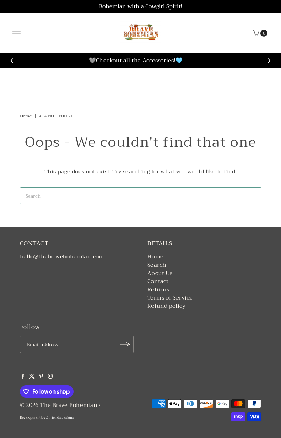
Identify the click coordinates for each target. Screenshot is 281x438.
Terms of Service (170, 298)
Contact (158, 281)
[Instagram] (50, 377)
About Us (159, 273)
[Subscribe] (125, 344)
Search (156, 265)
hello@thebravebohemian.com (62, 257)
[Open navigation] (16, 33)
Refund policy (166, 306)
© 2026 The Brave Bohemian (59, 405)
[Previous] (12, 60)
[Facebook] (23, 377)
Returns (158, 289)
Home (26, 115)
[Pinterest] (41, 377)
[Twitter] (32, 377)
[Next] (269, 60)
